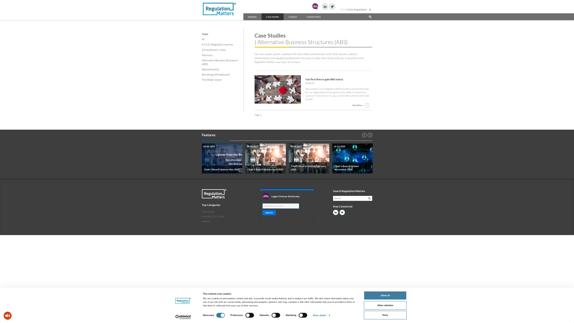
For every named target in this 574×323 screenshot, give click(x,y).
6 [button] (358, 140)
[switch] (249, 315)
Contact (292, 16)
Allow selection (385, 305)
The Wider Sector (212, 79)
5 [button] (329, 140)
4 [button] (301, 140)
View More (357, 105)
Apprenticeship (210, 69)
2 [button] (244, 140)
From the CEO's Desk (213, 216)
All (203, 39)
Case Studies (272, 16)
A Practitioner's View (214, 49)
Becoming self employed (216, 74)
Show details (319, 315)
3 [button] (273, 140)
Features (252, 16)
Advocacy (207, 55)
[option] (222, 158)
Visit (354, 9)
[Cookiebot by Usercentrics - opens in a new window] (183, 317)
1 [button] (216, 140)
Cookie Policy (313, 16)
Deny (385, 315)
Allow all (385, 295)
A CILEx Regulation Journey (217, 44)
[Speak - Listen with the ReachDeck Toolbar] (8, 316)
